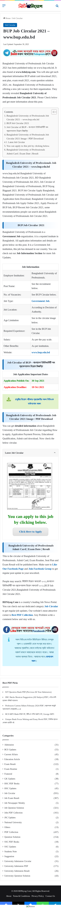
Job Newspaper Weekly (14, 803)
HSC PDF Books (11, 783)
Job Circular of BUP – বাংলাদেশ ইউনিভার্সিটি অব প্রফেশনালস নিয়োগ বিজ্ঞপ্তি (27, 129)
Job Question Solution (14, 808)
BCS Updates (10, 749)
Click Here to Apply (30, 531)
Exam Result (10, 764)
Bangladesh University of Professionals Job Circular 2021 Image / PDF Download (28, 136)
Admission (9, 745)
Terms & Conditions (21, 896)
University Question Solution (17, 876)
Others (7, 827)
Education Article (12, 759)
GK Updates (9, 779)
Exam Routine (10, 769)
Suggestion (9, 856)
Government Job (40, 301)
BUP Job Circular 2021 (18, 123)
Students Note (10, 851)
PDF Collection (11, 832)
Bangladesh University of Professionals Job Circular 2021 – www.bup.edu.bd (28, 117)
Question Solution (12, 837)
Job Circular (17, 18)
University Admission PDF (16, 866)
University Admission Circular (17, 861)
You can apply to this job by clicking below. (28, 146)
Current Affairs (11, 754)
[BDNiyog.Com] (30, 6)
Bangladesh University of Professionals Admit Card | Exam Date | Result (26, 151)
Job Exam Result (11, 798)
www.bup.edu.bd (41, 352)
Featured (8, 774)
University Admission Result (17, 871)
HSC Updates (10, 788)
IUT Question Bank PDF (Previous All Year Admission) (28, 692)
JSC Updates (9, 817)
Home (8, 18)
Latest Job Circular (16, 142)
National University (13, 822)
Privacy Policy (38, 896)
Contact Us (50, 896)
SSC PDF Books (11, 842)
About (8, 896)
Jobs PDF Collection (13, 813)
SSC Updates (10, 847)
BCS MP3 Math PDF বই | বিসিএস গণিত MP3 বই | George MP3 (29, 714)
